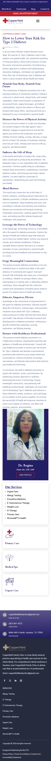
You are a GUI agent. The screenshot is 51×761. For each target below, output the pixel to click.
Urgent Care (12, 491)
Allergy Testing (14, 495)
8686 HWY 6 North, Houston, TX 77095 (26, 632)
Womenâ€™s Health (16, 518)
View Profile (25, 475)
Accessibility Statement (12, 757)
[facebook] (5, 681)
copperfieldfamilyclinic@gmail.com (24, 614)
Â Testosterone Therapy (18, 503)
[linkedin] (15, 681)
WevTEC (25, 750)
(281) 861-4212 (15, 623)
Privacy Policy (8, 754)
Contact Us (35, 754)
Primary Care (13, 514)
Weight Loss (13, 507)
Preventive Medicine (16, 499)
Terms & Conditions (22, 754)
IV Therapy (12, 510)
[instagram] (21, 681)
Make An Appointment (25, 13)
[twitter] (10, 681)
